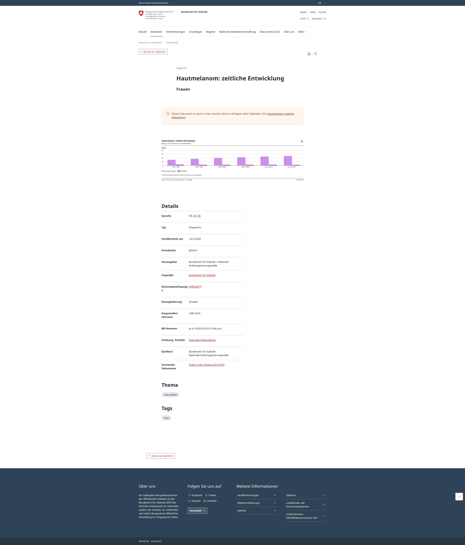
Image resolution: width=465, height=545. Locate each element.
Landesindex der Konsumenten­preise (297, 504)
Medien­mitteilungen (248, 502)
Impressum (156, 541)
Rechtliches (144, 541)
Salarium (291, 495)
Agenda (241, 510)
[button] (142, 32)
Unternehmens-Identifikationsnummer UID (301, 515)
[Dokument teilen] (315, 53)
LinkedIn (212, 500)
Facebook (196, 495)
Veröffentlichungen (248, 495)
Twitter (212, 495)
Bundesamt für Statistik (194, 11)
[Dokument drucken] (309, 53)
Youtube (196, 500)
